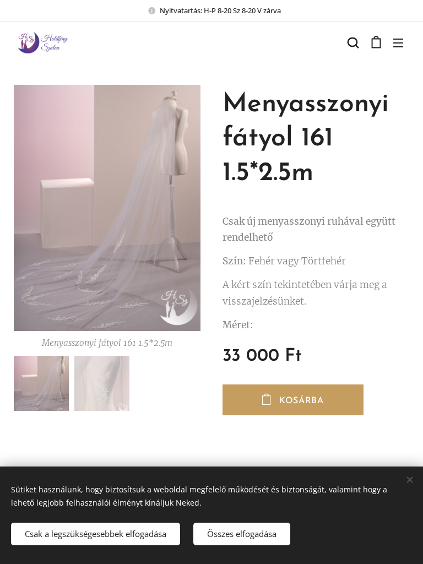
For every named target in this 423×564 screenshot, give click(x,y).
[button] (353, 42)
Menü (398, 42)
